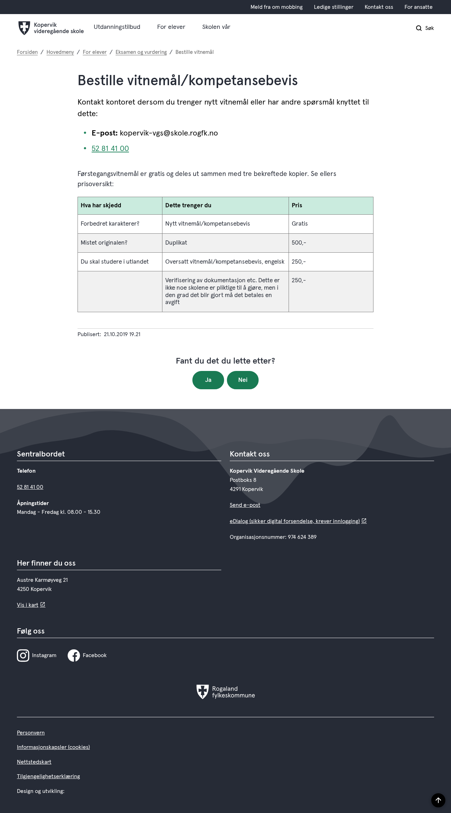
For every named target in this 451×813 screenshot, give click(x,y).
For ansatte (418, 7)
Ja (208, 380)
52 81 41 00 (110, 149)
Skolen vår (216, 27)
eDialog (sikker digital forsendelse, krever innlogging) (295, 521)
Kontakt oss (379, 7)
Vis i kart (27, 605)
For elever (171, 27)
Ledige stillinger (333, 7)
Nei (243, 380)
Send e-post (245, 505)
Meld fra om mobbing (277, 7)
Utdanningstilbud (117, 27)
